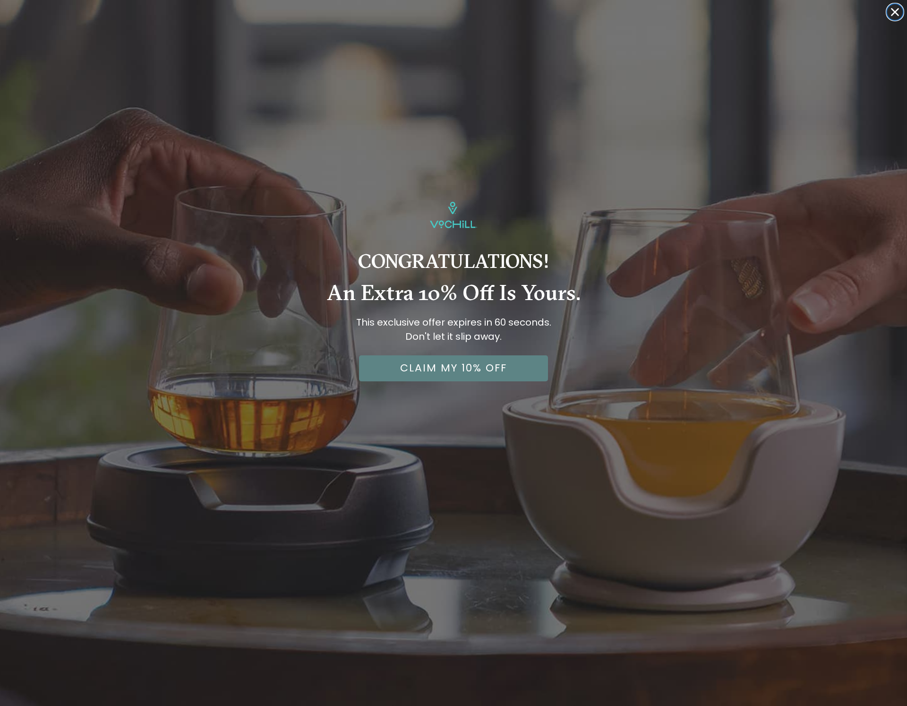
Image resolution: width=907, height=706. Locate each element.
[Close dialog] (895, 12)
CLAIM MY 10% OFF (453, 368)
